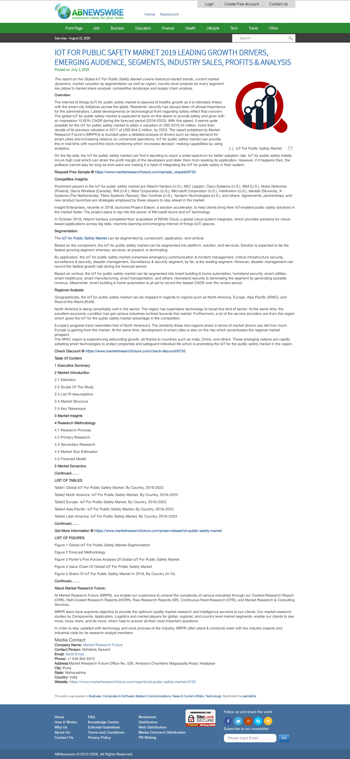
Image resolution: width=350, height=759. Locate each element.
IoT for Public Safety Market (84, 238)
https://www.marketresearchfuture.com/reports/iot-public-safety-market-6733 (132, 682)
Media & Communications (153, 696)
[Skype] (258, 721)
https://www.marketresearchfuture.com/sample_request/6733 (145, 172)
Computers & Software (118, 696)
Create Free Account (241, 4)
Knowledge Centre (103, 722)
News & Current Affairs (188, 696)
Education (143, 28)
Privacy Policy (99, 737)
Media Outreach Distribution (162, 732)
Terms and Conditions (106, 732)
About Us (62, 732)
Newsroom (169, 14)
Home (150, 14)
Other (273, 28)
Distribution (148, 722)
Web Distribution (152, 727)
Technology (213, 696)
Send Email (75, 654)
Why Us (61, 727)
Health (190, 28)
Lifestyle (213, 28)
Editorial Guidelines (104, 727)
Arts (97, 28)
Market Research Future (103, 645)
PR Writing (147, 737)
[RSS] (268, 721)
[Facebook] (228, 721)
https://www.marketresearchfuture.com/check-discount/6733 (135, 351)
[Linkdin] (248, 721)
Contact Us (278, 4)
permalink (249, 696)
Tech (234, 28)
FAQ (91, 717)
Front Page (74, 28)
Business (117, 28)
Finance (168, 28)
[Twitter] (238, 721)
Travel (253, 28)
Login (209, 4)
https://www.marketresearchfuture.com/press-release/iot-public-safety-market (158, 531)
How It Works (66, 722)
